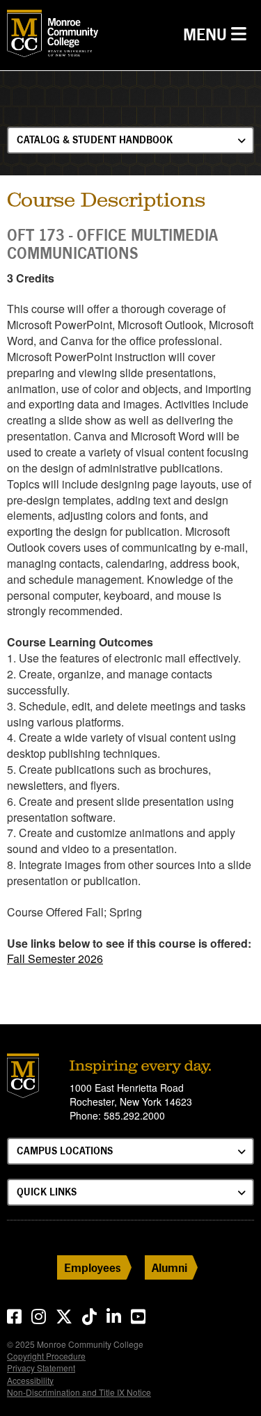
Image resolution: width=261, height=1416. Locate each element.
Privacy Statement (41, 1368)
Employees (92, 1267)
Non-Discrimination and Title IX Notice (79, 1392)
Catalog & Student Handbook (95, 139)
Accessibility (30, 1380)
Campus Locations (65, 1150)
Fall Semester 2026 (55, 958)
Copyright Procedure (46, 1356)
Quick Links (47, 1191)
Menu (218, 34)
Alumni (169, 1267)
